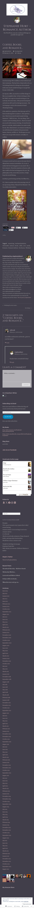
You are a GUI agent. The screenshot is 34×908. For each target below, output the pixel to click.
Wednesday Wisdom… (9, 572)
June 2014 (5, 812)
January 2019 (6, 674)
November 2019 (7, 661)
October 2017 (6, 708)
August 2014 (6, 807)
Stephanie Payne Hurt (7, 464)
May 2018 (5, 690)
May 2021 (5, 622)
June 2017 (5, 718)
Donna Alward (6, 470)
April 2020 (5, 653)
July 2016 (5, 747)
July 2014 (5, 809)
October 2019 (6, 664)
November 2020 (7, 638)
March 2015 (6, 788)
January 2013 (6, 856)
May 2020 (5, 651)
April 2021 (5, 625)
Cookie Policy (26, 901)
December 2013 (7, 827)
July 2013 (5, 840)
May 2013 (5, 846)
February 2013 (6, 853)
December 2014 (7, 796)
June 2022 (5, 601)
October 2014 (6, 801)
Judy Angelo (6, 488)
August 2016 (6, 744)
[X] (6, 502)
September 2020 (7, 643)
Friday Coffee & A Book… (10, 579)
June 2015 (5, 781)
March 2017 (6, 726)
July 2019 (5, 666)
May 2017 (5, 721)
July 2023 (5, 593)
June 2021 (5, 619)
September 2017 (7, 710)
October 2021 (6, 609)
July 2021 (5, 617)
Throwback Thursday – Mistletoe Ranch (14, 568)
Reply (7, 343)
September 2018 (7, 679)
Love (24, 246)
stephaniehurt (7, 51)
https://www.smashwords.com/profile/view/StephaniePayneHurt (17, 434)
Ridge (4, 463)
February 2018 (6, 697)
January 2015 (6, 794)
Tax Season (22, 248)
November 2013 (7, 830)
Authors (12, 246)
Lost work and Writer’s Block (11, 575)
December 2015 (7, 765)
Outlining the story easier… (9, 305)
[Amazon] (4, 502)
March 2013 (6, 851)
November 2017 (7, 705)
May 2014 (5, 814)
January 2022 (6, 606)
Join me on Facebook (9, 450)
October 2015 (6, 770)
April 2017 (5, 723)
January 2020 (6, 658)
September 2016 (7, 742)
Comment (26, 384)
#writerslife (6, 246)
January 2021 (6, 632)
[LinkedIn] (15, 502)
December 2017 (7, 703)
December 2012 (7, 859)
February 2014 (6, 822)
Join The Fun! (8, 417)
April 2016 (5, 755)
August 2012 (6, 869)
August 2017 (6, 713)
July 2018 (5, 684)
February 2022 (6, 604)
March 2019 (6, 671)
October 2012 (6, 864)
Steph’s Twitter (8, 557)
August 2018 (6, 682)
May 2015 (5, 783)
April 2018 (5, 692)
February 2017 (6, 729)
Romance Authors (13, 248)
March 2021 (6, 627)
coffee (20, 246)
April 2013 (5, 848)
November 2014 (7, 799)
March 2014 (6, 820)
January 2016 (6, 762)
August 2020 (6, 645)
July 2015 (5, 778)
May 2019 (5, 669)
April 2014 (5, 817)
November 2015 (7, 768)
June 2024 (5, 591)
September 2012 (7, 866)
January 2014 (6, 825)
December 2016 (7, 734)
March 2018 (6, 695)
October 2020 (6, 640)
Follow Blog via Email (9, 403)
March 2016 (6, 757)
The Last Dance (7, 475)
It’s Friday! (27, 308)
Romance (5, 248)
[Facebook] (9, 502)
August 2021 (6, 614)
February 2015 (6, 791)
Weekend (28, 248)
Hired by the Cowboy (8, 469)
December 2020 (7, 635)
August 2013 (6, 838)
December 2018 (7, 677)
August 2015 (6, 775)
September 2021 (7, 612)
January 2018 (6, 700)
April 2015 (5, 786)
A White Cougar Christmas (10, 481)
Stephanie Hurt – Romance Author (17, 28)
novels (28, 246)
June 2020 (5, 648)
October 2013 (6, 833)
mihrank (12, 330)
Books (16, 246)
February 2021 (6, 630)
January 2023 (6, 596)
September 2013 (7, 835)
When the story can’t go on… (11, 582)
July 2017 (5, 716)
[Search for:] (11, 513)
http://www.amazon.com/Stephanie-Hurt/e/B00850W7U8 (12, 430)
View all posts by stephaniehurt (24, 297)
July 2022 (5, 599)
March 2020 (6, 656)
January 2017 (6, 731)
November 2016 (7, 736)
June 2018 (5, 687)
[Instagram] (12, 502)
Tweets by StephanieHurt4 (10, 560)
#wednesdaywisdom (20, 243)
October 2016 (6, 739)
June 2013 (5, 843)
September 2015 (7, 773)
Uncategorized (18, 51)
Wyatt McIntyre (6, 476)
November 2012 (7, 861)
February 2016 (6, 760)
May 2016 (5, 752)
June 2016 (5, 749)
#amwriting (11, 243)
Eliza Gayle (6, 482)
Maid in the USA (7, 486)
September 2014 (7, 804)
